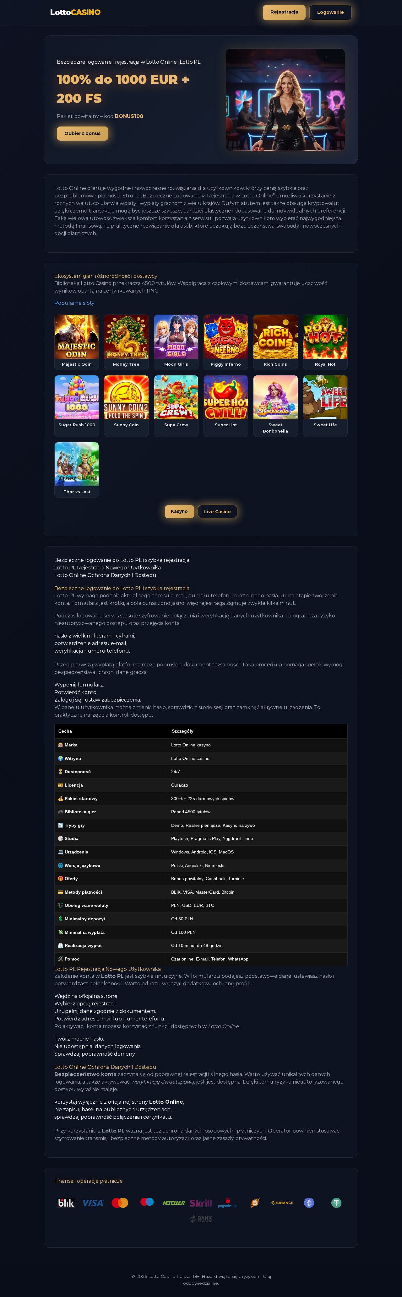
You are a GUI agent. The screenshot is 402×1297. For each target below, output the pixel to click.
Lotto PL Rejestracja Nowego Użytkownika (107, 568)
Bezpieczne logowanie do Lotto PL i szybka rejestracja (121, 560)
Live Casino (217, 511)
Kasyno (179, 511)
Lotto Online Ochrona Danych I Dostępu (105, 575)
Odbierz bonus (82, 133)
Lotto (75, 12)
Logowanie (330, 12)
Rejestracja (284, 12)
